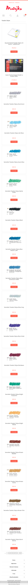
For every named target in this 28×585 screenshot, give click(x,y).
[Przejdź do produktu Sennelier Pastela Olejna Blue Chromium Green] (14, 270)
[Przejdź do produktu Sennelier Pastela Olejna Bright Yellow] (14, 415)
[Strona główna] (14, 8)
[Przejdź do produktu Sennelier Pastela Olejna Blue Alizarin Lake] (14, 241)
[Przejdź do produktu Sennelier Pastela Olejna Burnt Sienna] (14, 531)
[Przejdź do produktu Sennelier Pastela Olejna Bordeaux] (14, 357)
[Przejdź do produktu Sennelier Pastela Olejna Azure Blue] (14, 154)
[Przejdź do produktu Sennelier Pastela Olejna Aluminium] (14, 96)
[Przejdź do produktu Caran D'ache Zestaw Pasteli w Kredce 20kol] (14, 65)
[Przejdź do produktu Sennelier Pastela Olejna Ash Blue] (14, 125)
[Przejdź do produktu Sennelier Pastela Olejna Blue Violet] (14, 328)
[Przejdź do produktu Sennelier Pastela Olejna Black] (14, 212)
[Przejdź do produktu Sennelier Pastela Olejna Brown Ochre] (14, 473)
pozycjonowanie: (11, 580)
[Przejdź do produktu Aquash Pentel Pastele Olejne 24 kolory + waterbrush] (14, 33)
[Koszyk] (24, 15)
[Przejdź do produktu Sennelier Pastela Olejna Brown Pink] (14, 502)
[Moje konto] (17, 15)
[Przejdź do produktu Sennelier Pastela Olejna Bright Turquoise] (14, 386)
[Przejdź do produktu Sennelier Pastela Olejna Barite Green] (14, 183)
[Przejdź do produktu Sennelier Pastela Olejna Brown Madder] (14, 444)
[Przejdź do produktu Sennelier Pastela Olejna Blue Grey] (14, 299)
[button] (3, 15)
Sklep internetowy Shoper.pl (14, 584)
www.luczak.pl (18, 580)
